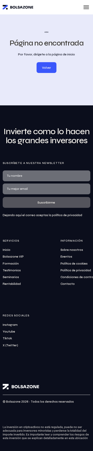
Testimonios (12, 270)
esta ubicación (78, 438)
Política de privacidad (75, 270)
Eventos (66, 256)
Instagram (10, 325)
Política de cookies (74, 263)
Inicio (6, 250)
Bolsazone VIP (13, 256)
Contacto (67, 284)
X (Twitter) (10, 345)
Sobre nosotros (71, 250)
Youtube (9, 331)
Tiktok (7, 338)
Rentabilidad (12, 284)
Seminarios (11, 277)
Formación (11, 263)
